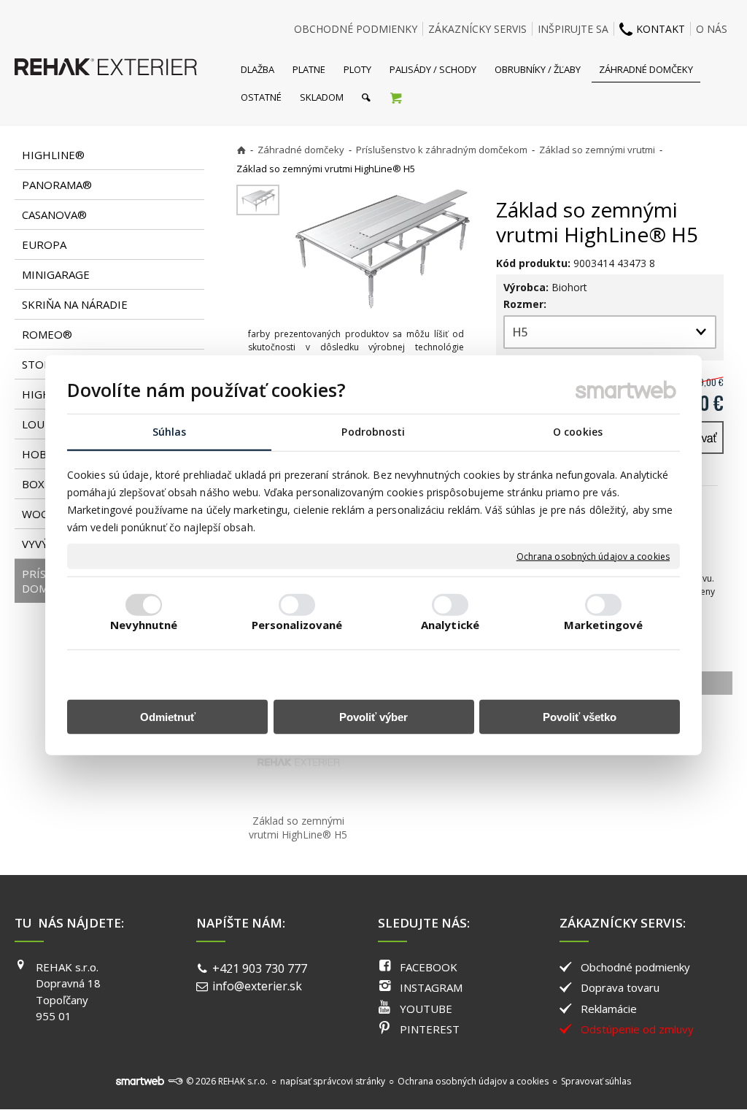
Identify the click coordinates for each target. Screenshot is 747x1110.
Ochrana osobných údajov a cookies (593, 556)
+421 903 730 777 (259, 968)
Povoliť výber (373, 716)
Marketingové (603, 624)
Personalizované (297, 624)
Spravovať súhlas (596, 1081)
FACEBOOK (428, 967)
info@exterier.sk (257, 986)
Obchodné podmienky (635, 967)
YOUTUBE (426, 1008)
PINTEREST (430, 1029)
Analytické (450, 624)
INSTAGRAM (431, 987)
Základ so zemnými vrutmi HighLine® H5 (298, 827)
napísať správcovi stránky (332, 1081)
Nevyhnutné (144, 624)
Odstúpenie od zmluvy (637, 1029)
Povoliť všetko (579, 716)
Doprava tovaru (620, 987)
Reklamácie (609, 1008)
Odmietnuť (168, 716)
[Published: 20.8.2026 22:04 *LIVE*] (175, 1081)
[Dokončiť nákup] (395, 97)
